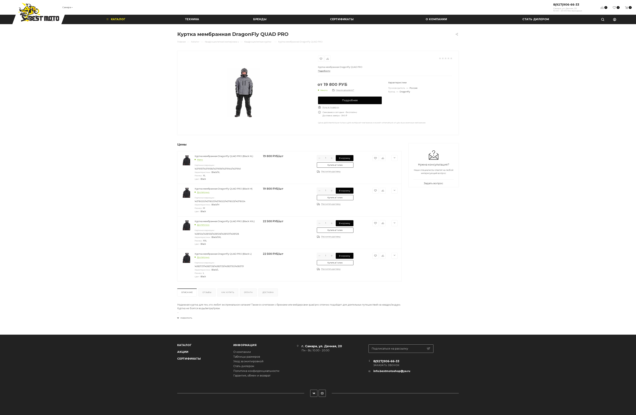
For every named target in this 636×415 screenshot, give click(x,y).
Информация (245, 345)
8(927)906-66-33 (566, 4)
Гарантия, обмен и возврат (251, 375)
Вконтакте (313, 393)
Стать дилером (243, 366)
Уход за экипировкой (248, 361)
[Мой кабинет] (614, 19)
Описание (187, 292)
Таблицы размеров (246, 356)
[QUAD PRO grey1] (248, 92)
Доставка (268, 292)
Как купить (227, 292)
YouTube (322, 393)
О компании (242, 351)
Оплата (248, 292)
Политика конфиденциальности (256, 371)
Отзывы (207, 292)
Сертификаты (189, 358)
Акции (182, 351)
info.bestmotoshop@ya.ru (391, 371)
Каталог (184, 345)
